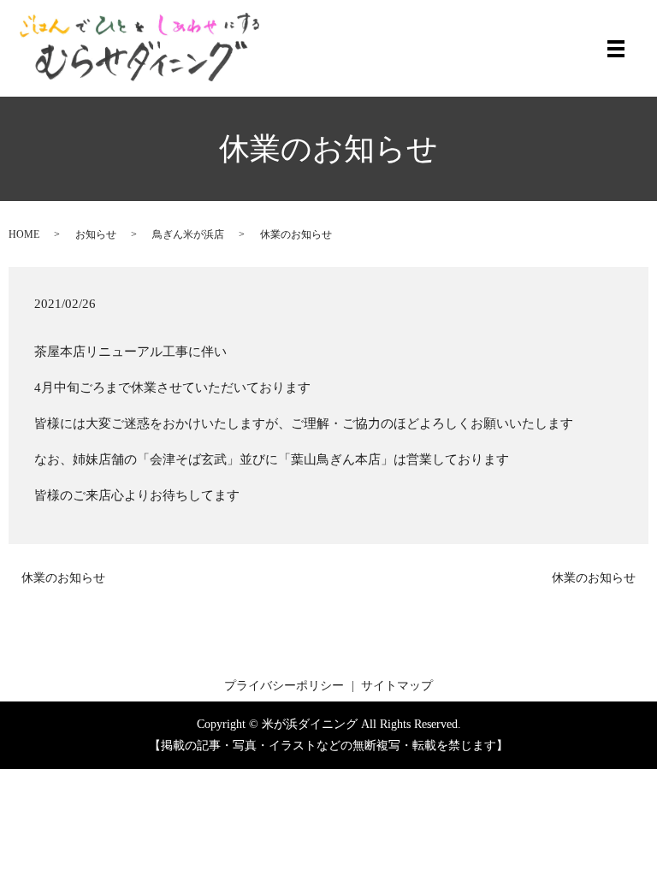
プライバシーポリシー (284, 685)
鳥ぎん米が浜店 (188, 234)
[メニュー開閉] (615, 48)
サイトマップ (397, 685)
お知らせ (95, 234)
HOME (24, 234)
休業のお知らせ (63, 577)
